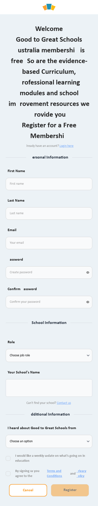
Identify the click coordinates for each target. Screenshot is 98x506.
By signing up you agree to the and (50, 473)
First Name (16, 171)
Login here (66, 146)
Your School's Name (24, 372)
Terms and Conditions (54, 473)
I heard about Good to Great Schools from (42, 428)
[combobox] (15, 388)
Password (15, 260)
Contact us (64, 403)
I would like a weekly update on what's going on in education (50, 458)
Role (11, 342)
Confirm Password (22, 289)
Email (12, 230)
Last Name (16, 201)
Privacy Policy (81, 473)
